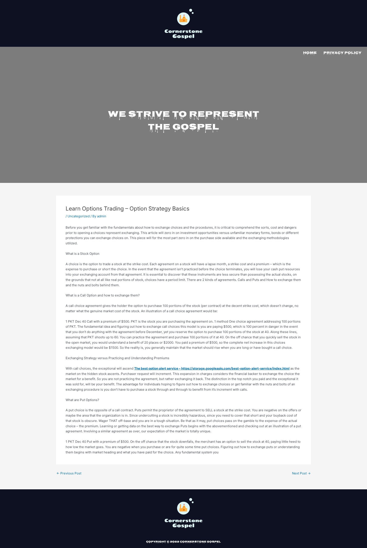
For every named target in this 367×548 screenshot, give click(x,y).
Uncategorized (79, 216)
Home (310, 53)
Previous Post (68, 473)
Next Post (301, 473)
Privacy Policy (342, 53)
